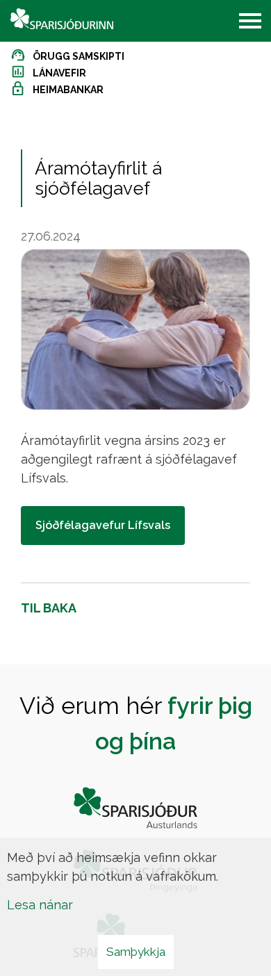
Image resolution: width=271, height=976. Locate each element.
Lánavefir (59, 73)
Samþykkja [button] (135, 952)
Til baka (48, 608)
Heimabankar (68, 89)
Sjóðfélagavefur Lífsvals (102, 525)
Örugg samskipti (78, 56)
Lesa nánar (40, 904)
